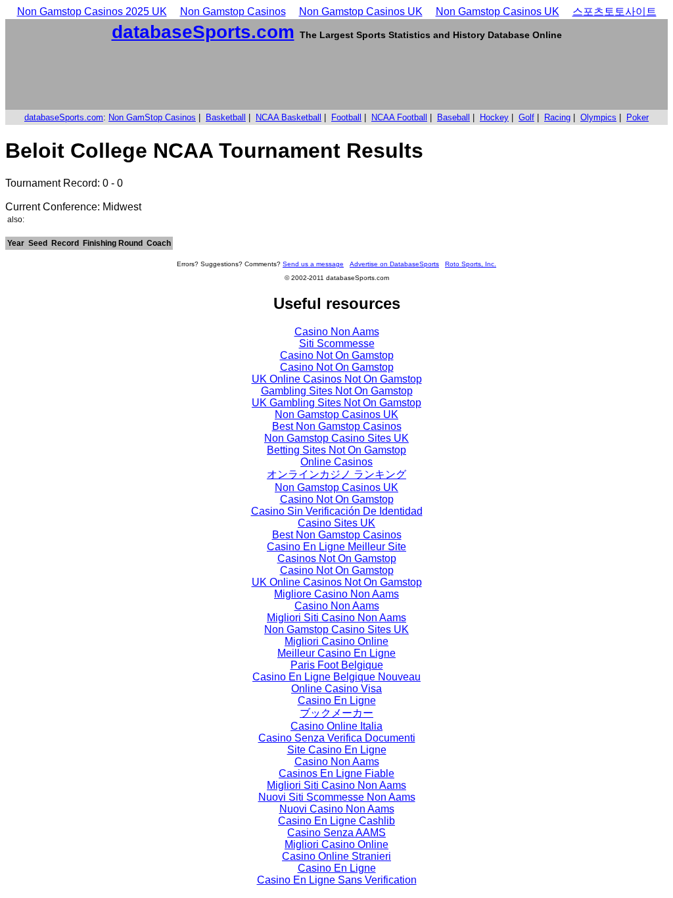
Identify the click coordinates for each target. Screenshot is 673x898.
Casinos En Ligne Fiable (336, 773)
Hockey (494, 117)
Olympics (598, 117)
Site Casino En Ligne (336, 749)
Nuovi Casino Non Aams (336, 809)
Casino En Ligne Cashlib (336, 820)
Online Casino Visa (336, 688)
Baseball (453, 117)
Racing (557, 117)
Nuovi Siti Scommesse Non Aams (336, 797)
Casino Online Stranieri (336, 856)
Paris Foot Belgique (336, 665)
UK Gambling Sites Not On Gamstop (336, 402)
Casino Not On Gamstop (337, 355)
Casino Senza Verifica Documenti (336, 738)
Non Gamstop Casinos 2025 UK (92, 11)
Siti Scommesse (337, 343)
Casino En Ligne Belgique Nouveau (336, 676)
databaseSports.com (203, 32)
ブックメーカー (336, 713)
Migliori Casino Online (336, 641)
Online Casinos (336, 461)
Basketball (226, 117)
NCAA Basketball (288, 117)
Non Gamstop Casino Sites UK (336, 438)
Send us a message (313, 264)
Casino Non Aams (336, 331)
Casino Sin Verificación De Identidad (337, 511)
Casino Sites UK (336, 523)
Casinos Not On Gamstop (336, 558)
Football (346, 117)
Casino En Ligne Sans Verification (337, 880)
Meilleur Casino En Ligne (336, 653)
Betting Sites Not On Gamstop (336, 450)
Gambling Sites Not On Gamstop (337, 390)
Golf (526, 117)
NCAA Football (399, 117)
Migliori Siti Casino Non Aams (336, 617)
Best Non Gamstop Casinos (337, 426)
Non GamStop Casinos (152, 117)
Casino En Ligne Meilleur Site (336, 546)
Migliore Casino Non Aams (336, 594)
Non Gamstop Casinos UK (361, 11)
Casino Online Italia (336, 726)
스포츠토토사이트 (614, 11)
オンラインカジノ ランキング (336, 474)
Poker (637, 117)
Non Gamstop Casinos (233, 11)
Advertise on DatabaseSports (394, 264)
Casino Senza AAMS (336, 832)
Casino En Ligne (337, 700)
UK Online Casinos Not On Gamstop (337, 379)
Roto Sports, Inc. (470, 264)
